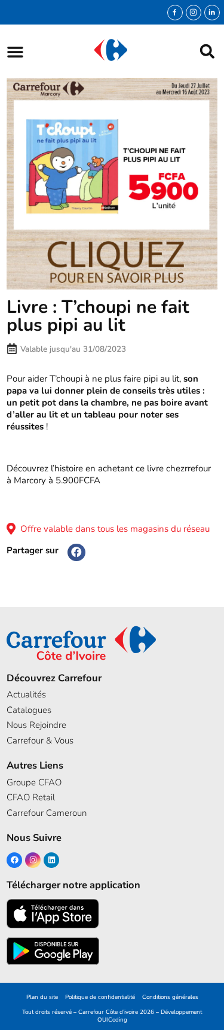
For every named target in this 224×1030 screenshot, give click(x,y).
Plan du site (42, 997)
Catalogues (29, 710)
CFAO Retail (31, 797)
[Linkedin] (51, 860)
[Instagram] (193, 12)
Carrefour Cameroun (47, 813)
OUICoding (112, 1019)
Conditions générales (170, 997)
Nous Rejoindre (36, 725)
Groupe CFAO (34, 782)
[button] (15, 51)
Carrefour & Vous (40, 740)
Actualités (26, 694)
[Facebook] (14, 860)
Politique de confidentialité (100, 997)
